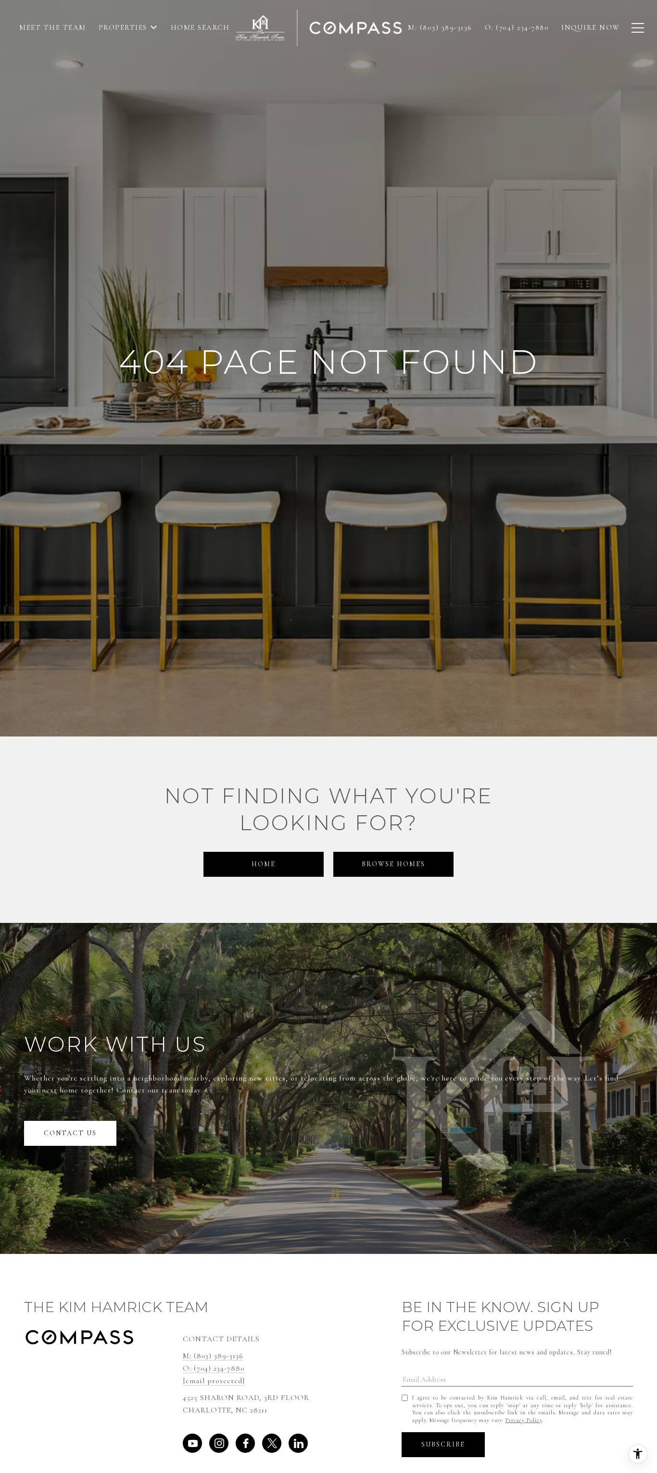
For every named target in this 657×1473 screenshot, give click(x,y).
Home (264, 864)
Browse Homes (393, 864)
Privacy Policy (523, 1420)
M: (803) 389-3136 (213, 1356)
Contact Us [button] (70, 1133)
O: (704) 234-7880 (213, 1368)
